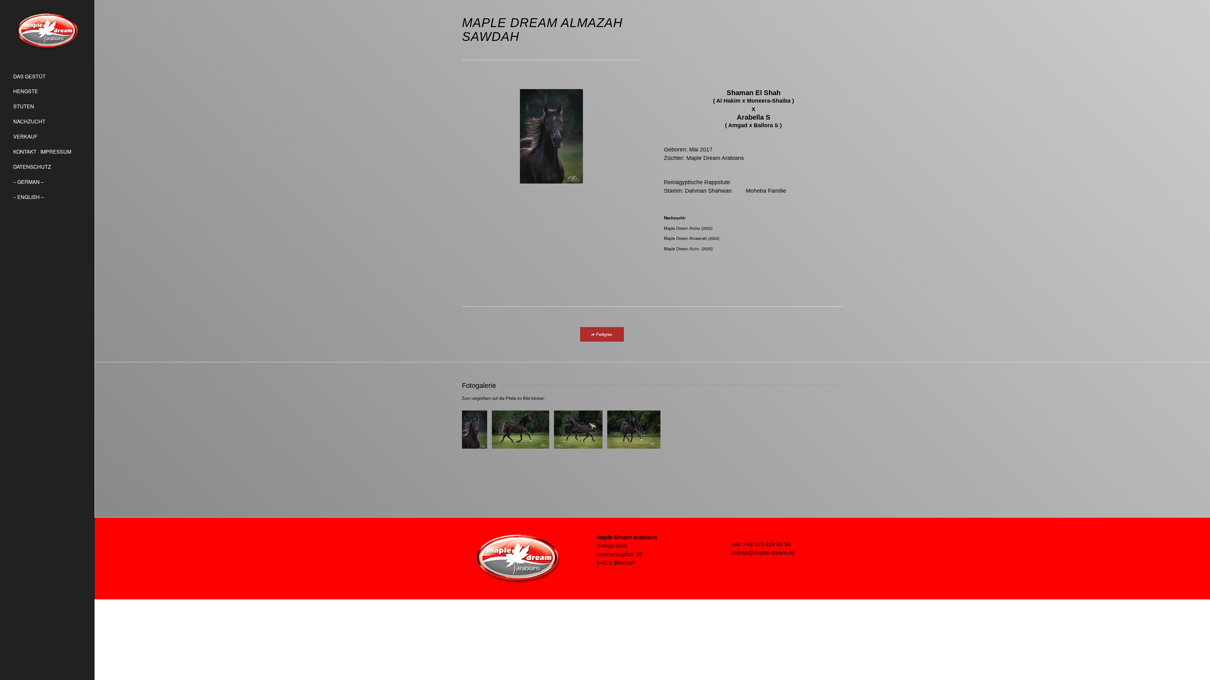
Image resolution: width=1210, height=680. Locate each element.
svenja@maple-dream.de (763, 553)
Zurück (476, 429)
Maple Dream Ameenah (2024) (691, 238)
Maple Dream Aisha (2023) (688, 228)
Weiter (829, 429)
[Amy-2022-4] (653, 441)
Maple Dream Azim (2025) (688, 249)
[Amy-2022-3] (595, 441)
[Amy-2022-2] (542, 441)
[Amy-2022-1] (480, 441)
